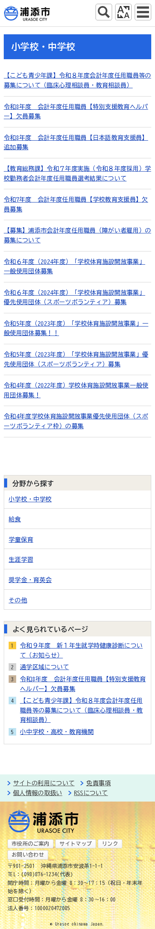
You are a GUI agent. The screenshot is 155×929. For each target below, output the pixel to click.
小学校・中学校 (30, 499)
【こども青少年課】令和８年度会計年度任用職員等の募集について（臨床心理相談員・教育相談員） (81, 710)
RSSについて (91, 793)
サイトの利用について (43, 783)
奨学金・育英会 (30, 580)
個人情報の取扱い (37, 793)
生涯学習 (21, 559)
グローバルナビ (143, 12)
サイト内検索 (104, 12)
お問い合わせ (28, 854)
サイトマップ (75, 843)
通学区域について (44, 667)
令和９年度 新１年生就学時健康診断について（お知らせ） (81, 650)
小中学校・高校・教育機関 (57, 732)
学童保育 (21, 540)
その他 (18, 600)
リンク (110, 843)
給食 (15, 519)
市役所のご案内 (30, 843)
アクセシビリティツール (123, 12)
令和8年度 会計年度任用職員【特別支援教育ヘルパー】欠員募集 (83, 684)
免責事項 (98, 783)
